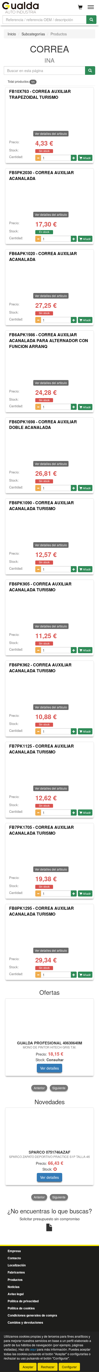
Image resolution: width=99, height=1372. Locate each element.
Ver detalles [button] (49, 1068)
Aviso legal (16, 1294)
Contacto (14, 1258)
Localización (17, 1265)
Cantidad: (16, 157)
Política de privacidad (23, 1301)
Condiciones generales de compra (32, 1315)
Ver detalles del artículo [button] (51, 133)
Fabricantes (16, 1272)
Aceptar (28, 1367)
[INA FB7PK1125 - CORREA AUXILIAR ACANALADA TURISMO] (49, 769)
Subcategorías (33, 33)
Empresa (14, 1251)
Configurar (69, 1367)
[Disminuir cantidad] (38, 158)
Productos (15, 1279)
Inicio (12, 33)
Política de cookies (21, 1308)
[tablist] (49, 1045)
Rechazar (47, 1367)
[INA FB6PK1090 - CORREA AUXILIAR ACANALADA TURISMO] (49, 525)
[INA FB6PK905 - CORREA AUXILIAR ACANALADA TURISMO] (49, 607)
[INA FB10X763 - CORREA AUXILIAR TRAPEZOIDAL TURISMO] (49, 114)
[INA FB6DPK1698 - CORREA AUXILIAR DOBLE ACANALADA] (49, 444)
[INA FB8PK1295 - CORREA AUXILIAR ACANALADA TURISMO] (49, 931)
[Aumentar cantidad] (74, 158)
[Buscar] (91, 19)
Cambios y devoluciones (25, 1322)
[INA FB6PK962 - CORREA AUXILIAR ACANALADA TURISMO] (49, 688)
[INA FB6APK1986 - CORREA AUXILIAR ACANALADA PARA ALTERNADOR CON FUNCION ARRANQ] (49, 363)
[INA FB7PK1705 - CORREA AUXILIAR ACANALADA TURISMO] (49, 850)
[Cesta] (80, 7)
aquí (33, 1349)
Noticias (14, 1286)
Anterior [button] (39, 1088)
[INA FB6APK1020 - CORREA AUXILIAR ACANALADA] (49, 276)
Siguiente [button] (58, 1088)
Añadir (86, 158)
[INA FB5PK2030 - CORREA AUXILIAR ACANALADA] (49, 195)
